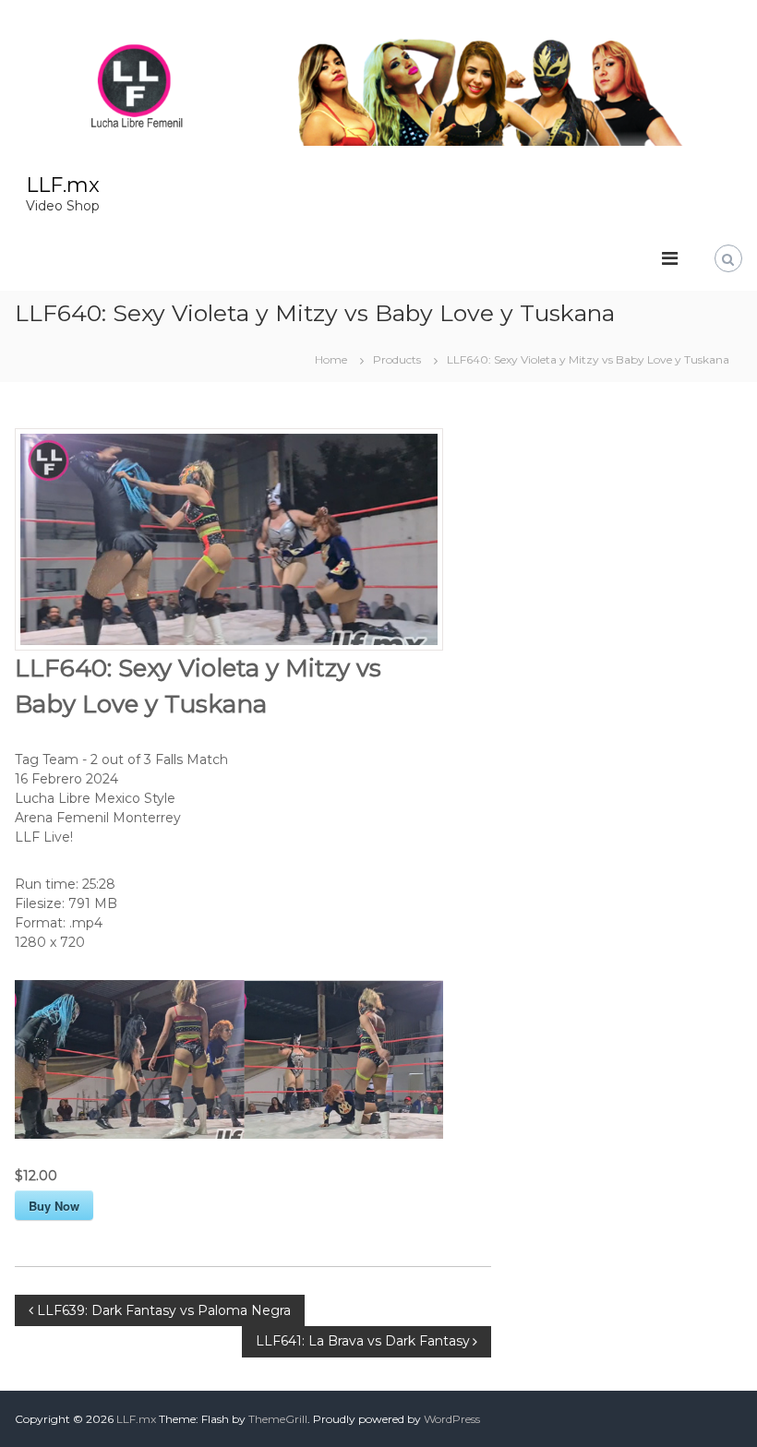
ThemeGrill (277, 1419)
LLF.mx (63, 185)
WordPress (452, 1419)
